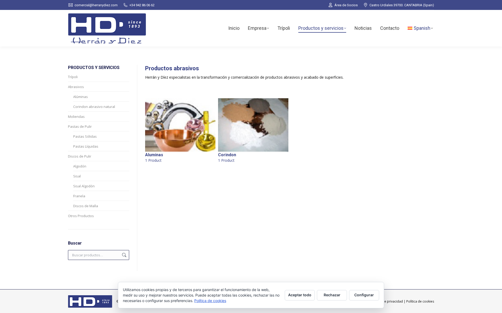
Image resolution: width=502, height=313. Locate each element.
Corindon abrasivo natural (94, 106)
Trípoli (73, 76)
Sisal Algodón (84, 186)
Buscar (123, 255)
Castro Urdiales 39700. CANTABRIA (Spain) (401, 5)
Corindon (227, 157)
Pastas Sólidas (85, 136)
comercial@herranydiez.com (96, 5)
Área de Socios (346, 5)
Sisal (77, 176)
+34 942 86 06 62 (142, 5)
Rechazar (332, 295)
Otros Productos (81, 215)
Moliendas (76, 116)
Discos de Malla (85, 206)
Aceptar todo (299, 295)
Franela (79, 196)
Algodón (79, 166)
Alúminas (80, 96)
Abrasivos (76, 86)
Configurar (364, 295)
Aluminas (154, 157)
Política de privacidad (387, 301)
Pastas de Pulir (80, 126)
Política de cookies (420, 301)
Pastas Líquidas (85, 146)
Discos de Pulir (79, 156)
